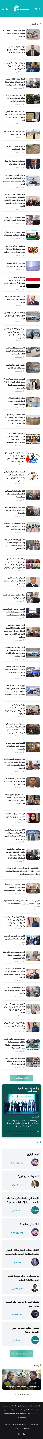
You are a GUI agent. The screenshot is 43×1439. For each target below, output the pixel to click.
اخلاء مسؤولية (9, 1424)
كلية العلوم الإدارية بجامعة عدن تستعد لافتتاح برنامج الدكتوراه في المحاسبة (14, 493)
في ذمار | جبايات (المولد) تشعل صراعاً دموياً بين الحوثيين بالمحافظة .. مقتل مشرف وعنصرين (14, 333)
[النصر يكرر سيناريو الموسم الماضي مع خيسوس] (21, 1379)
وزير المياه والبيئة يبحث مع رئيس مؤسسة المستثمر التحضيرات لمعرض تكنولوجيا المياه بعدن (15, 709)
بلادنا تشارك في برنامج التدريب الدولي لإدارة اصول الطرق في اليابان (14, 315)
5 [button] (30, 1131)
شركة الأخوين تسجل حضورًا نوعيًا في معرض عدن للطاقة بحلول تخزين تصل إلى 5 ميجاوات (15, 670)
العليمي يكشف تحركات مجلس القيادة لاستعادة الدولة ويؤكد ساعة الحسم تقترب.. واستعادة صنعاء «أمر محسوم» (22, 903)
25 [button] (21, 1134)
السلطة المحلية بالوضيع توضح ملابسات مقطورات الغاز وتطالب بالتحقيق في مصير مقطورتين (14, 476)
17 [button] (8, 1131)
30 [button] (12, 1134)
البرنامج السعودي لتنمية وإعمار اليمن (27, 1089)
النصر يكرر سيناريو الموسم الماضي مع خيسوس (22, 1386)
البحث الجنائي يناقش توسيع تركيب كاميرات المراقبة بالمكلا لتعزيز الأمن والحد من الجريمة (15, 81)
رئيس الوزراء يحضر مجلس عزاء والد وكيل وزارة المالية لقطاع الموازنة (15, 299)
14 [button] (14, 1131)
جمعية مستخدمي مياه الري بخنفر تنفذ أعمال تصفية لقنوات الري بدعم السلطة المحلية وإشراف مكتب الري (14, 418)
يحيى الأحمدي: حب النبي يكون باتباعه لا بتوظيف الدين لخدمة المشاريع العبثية (14, 65)
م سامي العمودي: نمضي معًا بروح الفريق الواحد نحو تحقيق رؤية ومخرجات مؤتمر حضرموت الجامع (14, 179)
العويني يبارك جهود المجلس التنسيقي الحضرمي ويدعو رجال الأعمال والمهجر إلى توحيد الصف (14, 1008)
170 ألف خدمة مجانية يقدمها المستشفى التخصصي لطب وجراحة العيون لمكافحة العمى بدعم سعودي (15, 834)
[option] (21, 1111)
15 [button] (12, 1131)
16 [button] (10, 1131)
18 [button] (6, 1131)
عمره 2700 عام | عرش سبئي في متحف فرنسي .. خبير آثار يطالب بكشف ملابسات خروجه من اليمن (14, 115)
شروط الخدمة (25, 1428)
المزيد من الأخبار (21, 1077)
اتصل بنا (16, 1428)
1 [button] (38, 1131)
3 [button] (34, 1131)
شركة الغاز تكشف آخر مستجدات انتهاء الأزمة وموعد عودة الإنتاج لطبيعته (14, 32)
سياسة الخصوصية (20, 1424)
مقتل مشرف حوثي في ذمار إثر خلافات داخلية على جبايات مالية (14, 233)
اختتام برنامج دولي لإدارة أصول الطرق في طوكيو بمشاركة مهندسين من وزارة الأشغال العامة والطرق (14, 651)
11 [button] (19, 1131)
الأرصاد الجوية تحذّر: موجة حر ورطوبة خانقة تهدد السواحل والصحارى (15, 745)
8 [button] (25, 1131)
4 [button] (32, 1131)
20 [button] (30, 1134)
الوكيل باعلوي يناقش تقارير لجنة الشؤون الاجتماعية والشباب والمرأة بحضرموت (14, 954)
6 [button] (28, 1131)
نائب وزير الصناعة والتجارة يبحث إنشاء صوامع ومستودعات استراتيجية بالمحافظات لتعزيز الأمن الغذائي (14, 544)
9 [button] (23, 1131)
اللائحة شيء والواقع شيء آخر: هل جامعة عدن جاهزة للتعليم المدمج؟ (23, 1199)
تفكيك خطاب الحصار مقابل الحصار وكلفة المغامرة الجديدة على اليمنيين (22, 1251)
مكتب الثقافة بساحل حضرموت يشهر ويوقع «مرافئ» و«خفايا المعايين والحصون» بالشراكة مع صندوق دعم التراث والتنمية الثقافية (14, 199)
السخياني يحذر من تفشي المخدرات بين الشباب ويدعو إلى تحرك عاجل (14, 580)
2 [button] (36, 1131)
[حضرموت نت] (21, 8)
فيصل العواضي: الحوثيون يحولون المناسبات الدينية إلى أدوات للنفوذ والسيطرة (15, 49)
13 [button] (16, 1131)
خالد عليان (17, 1262)
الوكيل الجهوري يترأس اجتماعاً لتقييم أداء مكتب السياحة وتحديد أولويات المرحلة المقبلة (14, 887)
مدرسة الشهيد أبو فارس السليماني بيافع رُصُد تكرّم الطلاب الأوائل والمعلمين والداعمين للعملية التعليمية (16, 438)
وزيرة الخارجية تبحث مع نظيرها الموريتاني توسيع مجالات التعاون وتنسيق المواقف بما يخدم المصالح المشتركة (14, 921)
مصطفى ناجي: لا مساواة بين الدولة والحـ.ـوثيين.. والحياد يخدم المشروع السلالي (14, 780)
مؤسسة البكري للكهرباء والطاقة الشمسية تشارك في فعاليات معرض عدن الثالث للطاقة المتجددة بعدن (14, 799)
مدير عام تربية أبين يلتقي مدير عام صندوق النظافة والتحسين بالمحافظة (15, 509)
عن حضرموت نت (33, 1424)
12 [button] (17, 1131)
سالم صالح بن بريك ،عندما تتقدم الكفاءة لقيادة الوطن (23, 1277)
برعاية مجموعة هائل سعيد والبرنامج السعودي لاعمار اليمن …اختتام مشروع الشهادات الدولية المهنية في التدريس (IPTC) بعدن (23, 1123)
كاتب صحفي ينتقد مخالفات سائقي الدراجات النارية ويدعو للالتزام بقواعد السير (15, 350)
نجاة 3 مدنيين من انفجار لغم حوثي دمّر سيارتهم (15, 147)
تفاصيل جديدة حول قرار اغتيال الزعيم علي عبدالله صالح (15, 162)
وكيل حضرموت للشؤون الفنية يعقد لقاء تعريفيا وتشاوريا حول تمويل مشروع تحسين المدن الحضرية (14, 763)
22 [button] (27, 1134)
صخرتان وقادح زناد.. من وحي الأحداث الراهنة (25, 1329)
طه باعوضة (17, 1314)
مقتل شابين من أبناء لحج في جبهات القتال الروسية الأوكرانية (14, 218)
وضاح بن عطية (17, 1162)
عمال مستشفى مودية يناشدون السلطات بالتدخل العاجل (14, 132)
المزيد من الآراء (21, 1353)
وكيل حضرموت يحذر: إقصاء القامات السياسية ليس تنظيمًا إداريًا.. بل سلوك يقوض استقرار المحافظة (14, 972)
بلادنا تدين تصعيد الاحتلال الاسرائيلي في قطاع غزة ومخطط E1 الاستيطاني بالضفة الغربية (14, 281)
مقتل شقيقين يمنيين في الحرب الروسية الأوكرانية (14, 596)
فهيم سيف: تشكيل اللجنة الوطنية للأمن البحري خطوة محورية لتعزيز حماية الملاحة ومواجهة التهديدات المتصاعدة (15, 690)
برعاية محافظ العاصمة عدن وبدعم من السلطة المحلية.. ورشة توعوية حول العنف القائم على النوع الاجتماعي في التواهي (14, 563)
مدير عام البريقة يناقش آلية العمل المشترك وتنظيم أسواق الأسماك (14, 990)
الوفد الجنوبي (32, 1154)
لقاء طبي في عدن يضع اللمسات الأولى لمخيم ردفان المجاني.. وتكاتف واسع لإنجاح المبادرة (14, 611)
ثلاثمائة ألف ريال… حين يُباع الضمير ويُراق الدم (22, 1303)
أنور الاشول (17, 1184)
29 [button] (14, 1134)
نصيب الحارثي (17, 1288)
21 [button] (28, 1134)
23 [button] (25, 1134)
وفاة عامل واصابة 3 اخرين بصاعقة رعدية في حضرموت (15, 264)
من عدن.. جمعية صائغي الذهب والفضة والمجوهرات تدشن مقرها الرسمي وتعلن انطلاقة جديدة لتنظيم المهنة (14, 1043)
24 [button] (23, 1134)
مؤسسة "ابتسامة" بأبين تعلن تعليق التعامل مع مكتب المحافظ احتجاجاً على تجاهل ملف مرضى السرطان (15, 457)
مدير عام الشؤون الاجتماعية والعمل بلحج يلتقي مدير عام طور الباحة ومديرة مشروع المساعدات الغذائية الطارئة (15, 853)
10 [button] (21, 1131)
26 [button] (19, 1134)
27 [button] (17, 1134)
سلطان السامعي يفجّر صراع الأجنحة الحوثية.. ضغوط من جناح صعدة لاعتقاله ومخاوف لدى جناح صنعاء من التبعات (15, 728)
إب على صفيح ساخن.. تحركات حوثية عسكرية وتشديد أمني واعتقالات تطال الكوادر (15, 97)
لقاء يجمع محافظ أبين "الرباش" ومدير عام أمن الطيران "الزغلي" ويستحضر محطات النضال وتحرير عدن (14, 383)
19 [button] (5, 1131)
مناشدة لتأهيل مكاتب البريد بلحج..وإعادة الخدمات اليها (15, 366)
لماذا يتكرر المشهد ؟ (29, 1224)
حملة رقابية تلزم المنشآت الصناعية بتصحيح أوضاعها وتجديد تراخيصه (16, 400)
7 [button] (27, 1131)
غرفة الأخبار (17, 1210)
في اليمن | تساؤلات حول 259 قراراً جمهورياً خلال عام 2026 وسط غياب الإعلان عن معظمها (14, 248)
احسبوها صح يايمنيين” (28, 1176)
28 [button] (16, 1134)
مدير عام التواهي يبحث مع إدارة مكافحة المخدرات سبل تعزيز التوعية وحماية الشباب (14, 525)
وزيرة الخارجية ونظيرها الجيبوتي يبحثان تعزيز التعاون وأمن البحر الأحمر (14, 1025)
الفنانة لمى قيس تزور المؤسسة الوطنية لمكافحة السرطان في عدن (14, 938)
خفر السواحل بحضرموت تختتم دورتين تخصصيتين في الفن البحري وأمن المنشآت (14, 1060)
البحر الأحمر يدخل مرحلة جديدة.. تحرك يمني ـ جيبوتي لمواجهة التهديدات (14, 816)
